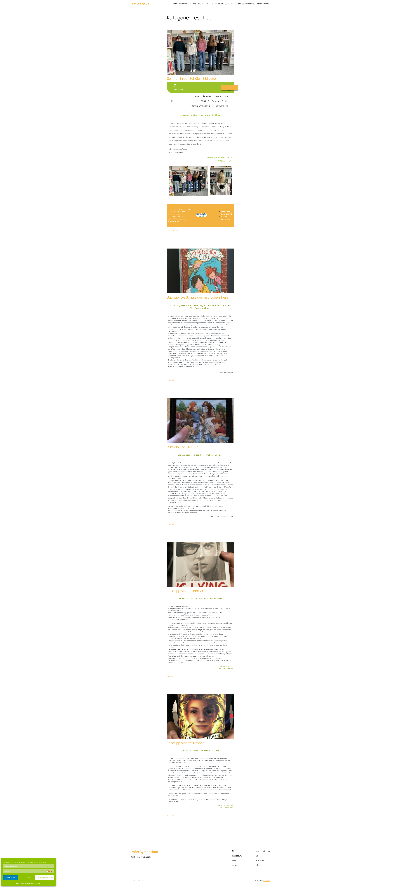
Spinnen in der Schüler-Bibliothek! (193, 78)
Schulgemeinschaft (201, 105)
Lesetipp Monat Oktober (185, 743)
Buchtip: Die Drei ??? (182, 447)
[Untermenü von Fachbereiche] (269, 3)
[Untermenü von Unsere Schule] (203, 3)
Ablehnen (27, 878)
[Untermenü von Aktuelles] (187, 3)
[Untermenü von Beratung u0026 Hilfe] (234, 3)
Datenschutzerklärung (33, 883)
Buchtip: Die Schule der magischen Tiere (197, 297)
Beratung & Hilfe (220, 101)
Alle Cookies (10, 878)
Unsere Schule (221, 96)
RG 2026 (205, 101)
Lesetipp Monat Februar (185, 591)
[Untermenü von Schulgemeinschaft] (254, 3)
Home (196, 96)
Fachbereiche (221, 105)
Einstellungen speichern (45, 878)
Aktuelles (206, 96)
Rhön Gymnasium (140, 3)
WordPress (266, 881)
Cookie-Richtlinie (21, 883)
